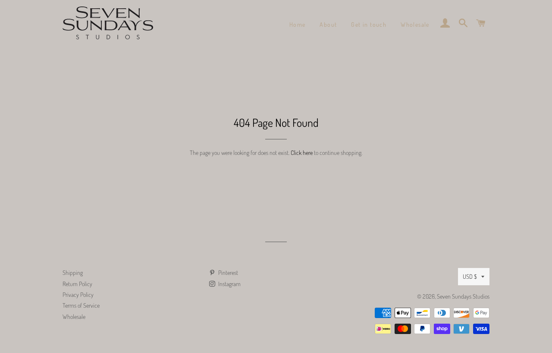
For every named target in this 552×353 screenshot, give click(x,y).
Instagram (229, 283)
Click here (302, 152)
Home (297, 24)
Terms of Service (81, 305)
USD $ (470, 276)
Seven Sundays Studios (463, 296)
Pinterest (227, 272)
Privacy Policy (78, 294)
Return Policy (77, 283)
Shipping (73, 272)
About (328, 24)
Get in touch (368, 24)
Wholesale (415, 24)
